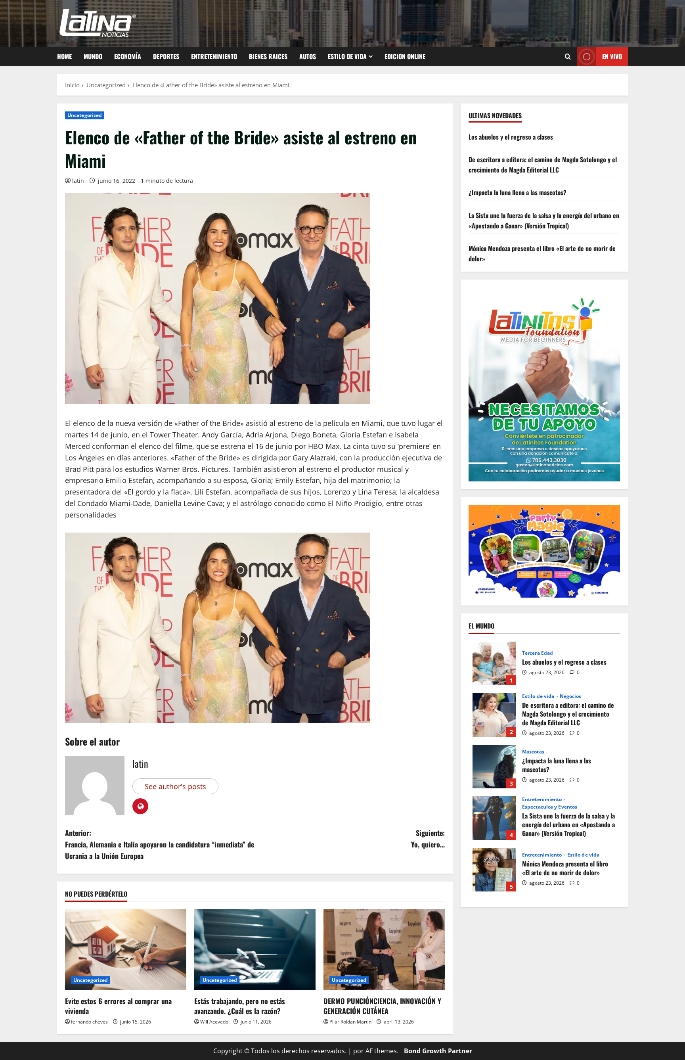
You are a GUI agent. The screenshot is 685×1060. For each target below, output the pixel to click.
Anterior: (159, 844)
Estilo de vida (347, 56)
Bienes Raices (268, 56)
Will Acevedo (214, 1021)
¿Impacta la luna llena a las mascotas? (517, 192)
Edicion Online (405, 56)
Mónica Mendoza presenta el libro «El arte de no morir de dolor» (494, 869)
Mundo (93, 56)
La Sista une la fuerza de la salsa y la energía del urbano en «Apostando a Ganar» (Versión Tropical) (544, 220)
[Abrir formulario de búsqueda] (568, 56)
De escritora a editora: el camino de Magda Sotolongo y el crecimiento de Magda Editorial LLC (543, 164)
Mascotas (533, 751)
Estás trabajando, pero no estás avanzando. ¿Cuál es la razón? (239, 1006)
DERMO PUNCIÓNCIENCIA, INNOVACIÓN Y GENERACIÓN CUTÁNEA (382, 1006)
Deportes (166, 56)
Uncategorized (84, 115)
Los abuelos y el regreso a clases (511, 137)
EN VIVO (612, 56)
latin (78, 180)
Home (64, 56)
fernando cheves (89, 1021)
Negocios (571, 696)
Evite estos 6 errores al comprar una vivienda (118, 1006)
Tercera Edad (537, 653)
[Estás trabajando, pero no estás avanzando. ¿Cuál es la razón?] (255, 949)
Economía (127, 56)
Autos (307, 56)
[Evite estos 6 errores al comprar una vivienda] (125, 949)
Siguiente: (428, 838)
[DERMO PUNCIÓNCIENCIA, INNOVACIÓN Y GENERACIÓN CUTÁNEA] (384, 949)
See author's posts (175, 786)
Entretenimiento (214, 56)
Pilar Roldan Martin (350, 1021)
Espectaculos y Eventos (549, 807)
